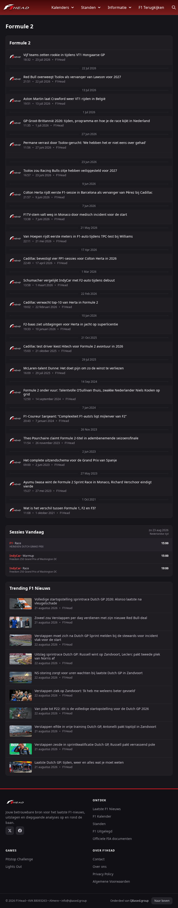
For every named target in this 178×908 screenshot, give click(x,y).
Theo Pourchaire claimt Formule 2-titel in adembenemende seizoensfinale (80, 438)
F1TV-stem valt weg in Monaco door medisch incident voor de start (75, 214)
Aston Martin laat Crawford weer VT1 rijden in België (64, 99)
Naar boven (161, 901)
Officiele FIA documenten (112, 838)
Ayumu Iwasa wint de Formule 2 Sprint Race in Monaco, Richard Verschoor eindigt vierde (87, 484)
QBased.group (139, 901)
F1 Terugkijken (151, 7)
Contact (99, 859)
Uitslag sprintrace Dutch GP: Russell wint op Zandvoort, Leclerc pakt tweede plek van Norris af (97, 656)
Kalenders (60, 7)
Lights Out (14, 866)
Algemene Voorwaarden (111, 881)
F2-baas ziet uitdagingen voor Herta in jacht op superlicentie (70, 324)
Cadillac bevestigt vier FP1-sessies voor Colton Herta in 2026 (70, 258)
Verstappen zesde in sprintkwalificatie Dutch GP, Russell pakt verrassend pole (95, 744)
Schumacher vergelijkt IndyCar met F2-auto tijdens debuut (69, 280)
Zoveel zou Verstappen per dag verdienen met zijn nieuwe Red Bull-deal (91, 618)
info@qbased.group (74, 901)
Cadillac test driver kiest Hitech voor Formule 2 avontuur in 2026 (73, 346)
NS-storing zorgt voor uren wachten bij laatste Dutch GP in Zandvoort (89, 673)
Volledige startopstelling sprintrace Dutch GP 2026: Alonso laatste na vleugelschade (88, 601)
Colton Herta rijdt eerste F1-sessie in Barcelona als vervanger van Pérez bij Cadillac (88, 192)
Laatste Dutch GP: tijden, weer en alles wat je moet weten (79, 762)
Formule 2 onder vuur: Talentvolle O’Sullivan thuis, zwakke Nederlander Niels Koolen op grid (91, 392)
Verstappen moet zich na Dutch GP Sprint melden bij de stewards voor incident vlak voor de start (96, 638)
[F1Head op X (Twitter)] (10, 830)
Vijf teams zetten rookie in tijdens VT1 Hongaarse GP (64, 55)
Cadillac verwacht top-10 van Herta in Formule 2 (60, 302)
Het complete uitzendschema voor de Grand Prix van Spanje (70, 460)
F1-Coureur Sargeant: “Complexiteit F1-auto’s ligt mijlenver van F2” (75, 416)
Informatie (117, 7)
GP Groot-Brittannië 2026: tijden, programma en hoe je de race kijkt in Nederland (86, 121)
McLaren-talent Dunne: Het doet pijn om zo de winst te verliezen (73, 368)
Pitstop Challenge (19, 859)
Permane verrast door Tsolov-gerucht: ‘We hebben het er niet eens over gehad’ (84, 143)
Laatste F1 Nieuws (107, 809)
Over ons (100, 866)
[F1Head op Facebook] (20, 830)
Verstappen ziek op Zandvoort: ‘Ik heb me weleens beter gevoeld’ (85, 691)
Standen (88, 7)
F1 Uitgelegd (102, 831)
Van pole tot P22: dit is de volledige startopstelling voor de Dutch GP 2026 (92, 709)
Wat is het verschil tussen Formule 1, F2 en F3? (59, 508)
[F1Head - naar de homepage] (16, 7)
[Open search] (174, 7)
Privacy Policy (103, 874)
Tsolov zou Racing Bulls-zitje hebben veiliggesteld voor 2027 (70, 171)
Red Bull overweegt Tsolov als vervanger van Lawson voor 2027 (72, 77)
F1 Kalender (102, 816)
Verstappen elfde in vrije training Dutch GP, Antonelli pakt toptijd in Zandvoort (95, 727)
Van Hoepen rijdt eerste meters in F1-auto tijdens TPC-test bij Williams (78, 236)
